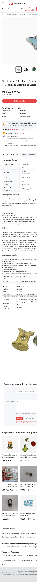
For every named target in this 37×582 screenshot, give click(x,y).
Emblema (22, 14)
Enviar (19, 418)
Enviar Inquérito (19, 101)
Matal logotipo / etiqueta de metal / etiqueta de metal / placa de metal (11, 533)
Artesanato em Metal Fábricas (13, 556)
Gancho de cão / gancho (9, 537)
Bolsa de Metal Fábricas (11, 560)
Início (3, 14)
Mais (3, 564)
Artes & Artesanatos (12, 14)
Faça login (6, 146)
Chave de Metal (27, 560)
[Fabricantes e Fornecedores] (18, 3)
